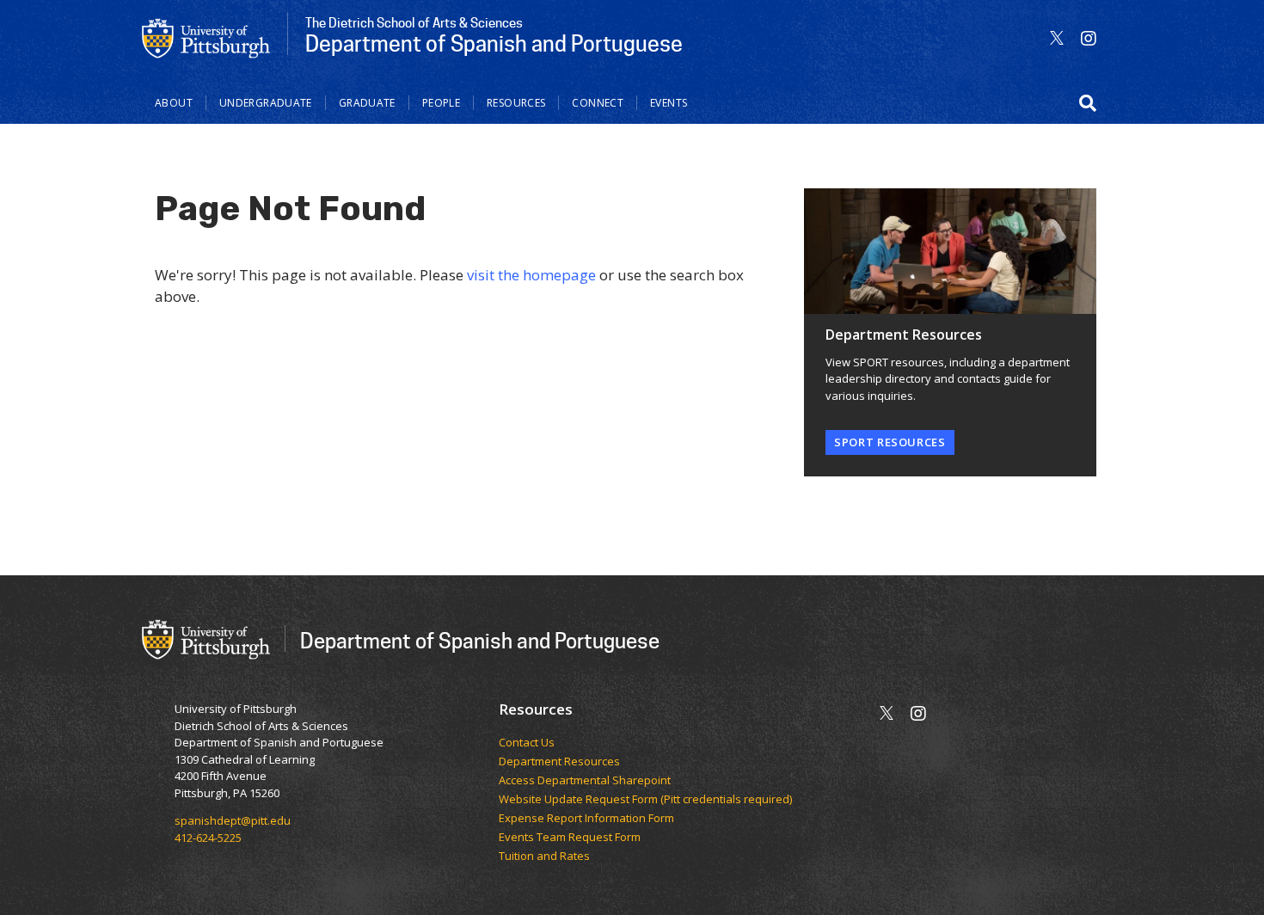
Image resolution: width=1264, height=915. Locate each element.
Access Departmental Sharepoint (585, 781)
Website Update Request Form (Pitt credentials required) (645, 800)
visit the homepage (531, 275)
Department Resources (559, 762)
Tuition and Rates (544, 856)
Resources (516, 102)
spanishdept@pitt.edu (233, 820)
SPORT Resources (890, 442)
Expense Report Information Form (586, 819)
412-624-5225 (208, 837)
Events (668, 102)
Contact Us (527, 743)
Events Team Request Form (570, 837)
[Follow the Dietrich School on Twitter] (1057, 38)
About (174, 102)
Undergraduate (265, 102)
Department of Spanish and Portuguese (480, 640)
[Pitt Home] (206, 37)
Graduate (367, 102)
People (441, 102)
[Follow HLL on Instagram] (1088, 38)
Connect (597, 102)
